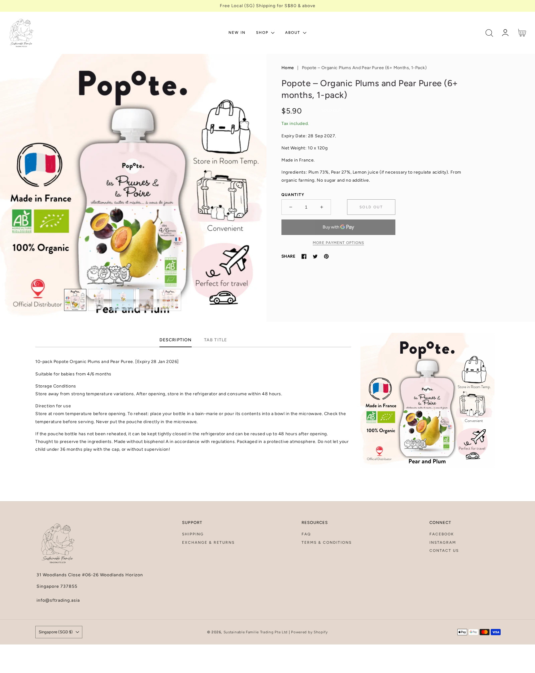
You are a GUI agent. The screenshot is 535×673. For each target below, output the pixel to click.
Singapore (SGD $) (56, 632)
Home (287, 67)
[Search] (489, 33)
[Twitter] (315, 256)
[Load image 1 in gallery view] (75, 300)
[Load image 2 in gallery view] (99, 300)
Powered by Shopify (309, 632)
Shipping (193, 534)
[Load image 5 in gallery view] (170, 300)
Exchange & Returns (208, 542)
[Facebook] (304, 256)
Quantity (292, 195)
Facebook (441, 534)
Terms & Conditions (327, 542)
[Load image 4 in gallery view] (146, 300)
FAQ (306, 534)
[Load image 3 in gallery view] (122, 300)
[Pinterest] (326, 256)
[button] (489, 33)
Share (288, 256)
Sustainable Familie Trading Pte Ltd (256, 632)
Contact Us (444, 550)
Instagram (442, 542)
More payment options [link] (338, 243)
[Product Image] (134, 188)
